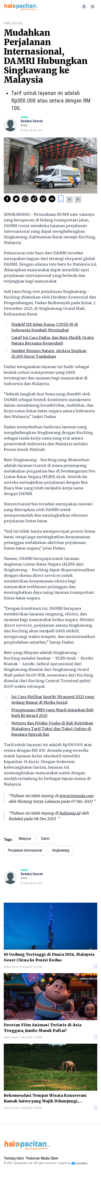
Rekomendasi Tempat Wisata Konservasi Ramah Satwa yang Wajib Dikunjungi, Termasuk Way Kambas (45, 1098)
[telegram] (34, 198)
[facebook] (7, 198)
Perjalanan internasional (25, 850)
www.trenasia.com (76, 795)
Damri (45, 838)
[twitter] (16, 198)
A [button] (69, 199)
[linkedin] (51, 198)
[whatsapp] (25, 198)
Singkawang (60, 850)
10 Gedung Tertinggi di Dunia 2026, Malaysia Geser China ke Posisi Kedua (49, 957)
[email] (43, 198)
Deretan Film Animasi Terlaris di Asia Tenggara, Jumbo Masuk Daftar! (42, 1028)
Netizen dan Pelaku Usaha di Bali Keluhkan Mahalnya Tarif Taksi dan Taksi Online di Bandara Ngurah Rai (52, 729)
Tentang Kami (14, 1158)
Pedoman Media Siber (42, 1158)
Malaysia (25, 838)
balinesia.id (69, 813)
